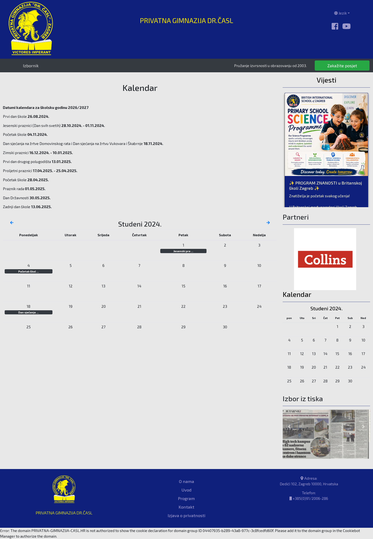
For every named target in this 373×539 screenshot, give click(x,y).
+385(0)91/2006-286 (310, 481)
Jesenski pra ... (183, 251)
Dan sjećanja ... (28, 312)
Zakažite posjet (342, 65)
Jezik (342, 13)
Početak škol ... (28, 271)
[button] (289, 418)
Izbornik (31, 65)
